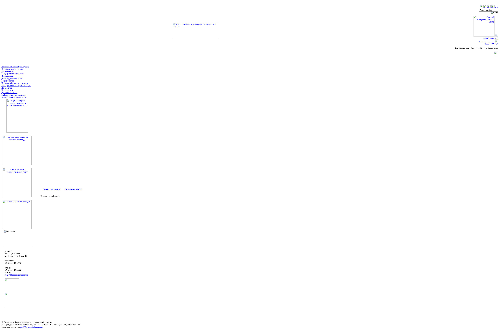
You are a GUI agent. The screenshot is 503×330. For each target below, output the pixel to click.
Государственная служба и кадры (16, 85)
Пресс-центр (7, 90)
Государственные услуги (12, 74)
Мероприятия (7, 81)
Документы (6, 88)
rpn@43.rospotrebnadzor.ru (16, 275)
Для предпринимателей (12, 78)
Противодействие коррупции (14, 83)
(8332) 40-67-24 (491, 44)
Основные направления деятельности (12, 70)
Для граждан (7, 76)
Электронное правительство (14, 97)
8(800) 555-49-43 (490, 38)
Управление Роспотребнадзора (15, 67)
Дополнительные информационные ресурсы (13, 93)
